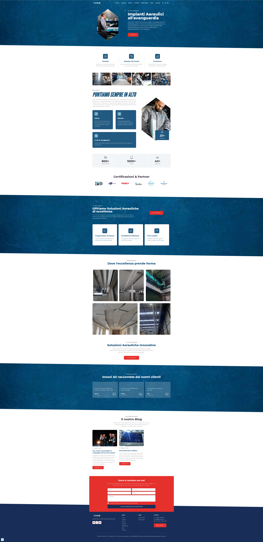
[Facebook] (93, 522)
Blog (152, 3)
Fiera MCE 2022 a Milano (128, 450)
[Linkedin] (100, 522)
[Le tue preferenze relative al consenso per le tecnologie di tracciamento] (2, 539)
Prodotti (136, 3)
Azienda (123, 3)
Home (117, 3)
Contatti (157, 3)
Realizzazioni (144, 3)
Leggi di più (98, 467)
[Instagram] (97, 522)
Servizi (130, 3)
